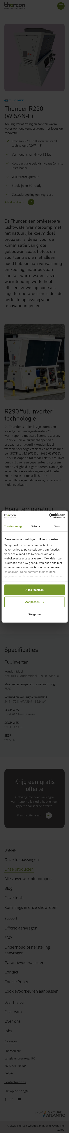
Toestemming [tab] (13, 526)
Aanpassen (32, 601)
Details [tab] (35, 526)
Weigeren (35, 614)
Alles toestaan (34, 589)
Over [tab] (57, 526)
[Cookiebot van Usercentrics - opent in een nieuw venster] (49, 515)
